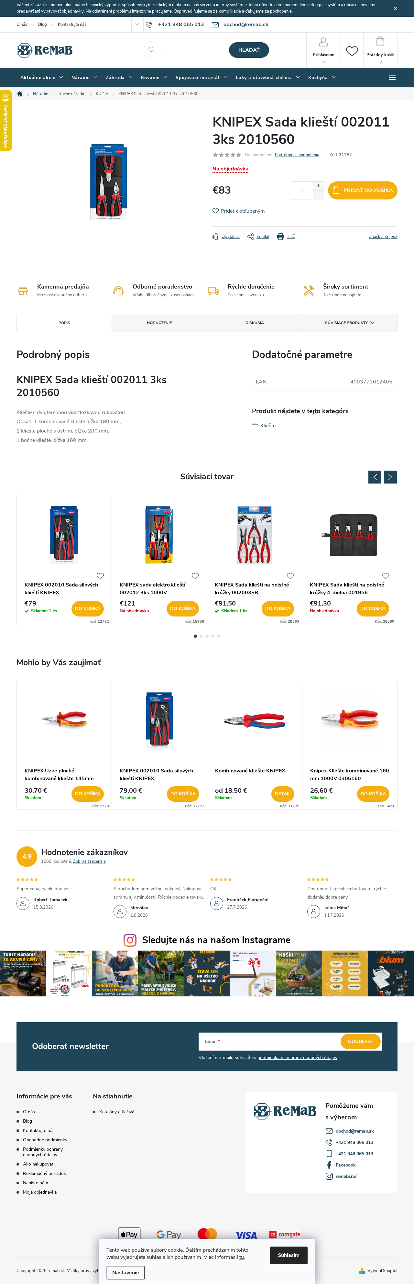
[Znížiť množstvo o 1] (318, 194)
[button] (64, 794)
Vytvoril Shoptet (382, 1271)
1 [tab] (195, 636)
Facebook (346, 1165)
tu (241, 1257)
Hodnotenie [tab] (159, 322)
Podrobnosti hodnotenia (297, 155)
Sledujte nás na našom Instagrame (216, 940)
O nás (21, 24)
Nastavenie (125, 1272)
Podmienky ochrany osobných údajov (43, 1152)
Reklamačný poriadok (44, 1173)
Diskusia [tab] (254, 322)
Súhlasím (289, 1255)
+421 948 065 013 (354, 1142)
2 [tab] (201, 636)
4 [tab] (212, 636)
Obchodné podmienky (45, 1140)
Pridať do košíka (368, 190)
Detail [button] (283, 794)
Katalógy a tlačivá (116, 1112)
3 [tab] (207, 636)
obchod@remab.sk (355, 1131)
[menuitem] (42, 78)
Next (390, 477)
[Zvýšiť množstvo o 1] (318, 186)
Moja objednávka (40, 1192)
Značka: (383, 236)
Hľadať (249, 50)
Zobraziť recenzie (89, 861)
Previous (374, 477)
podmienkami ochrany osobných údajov (297, 1058)
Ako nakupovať (38, 1164)
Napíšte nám (35, 1183)
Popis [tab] (64, 322)
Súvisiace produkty (346, 322)
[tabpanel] (64, 560)
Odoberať (361, 1041)
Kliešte (268, 425)
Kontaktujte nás (72, 24)
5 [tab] (218, 636)
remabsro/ (346, 1176)
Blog (42, 24)
